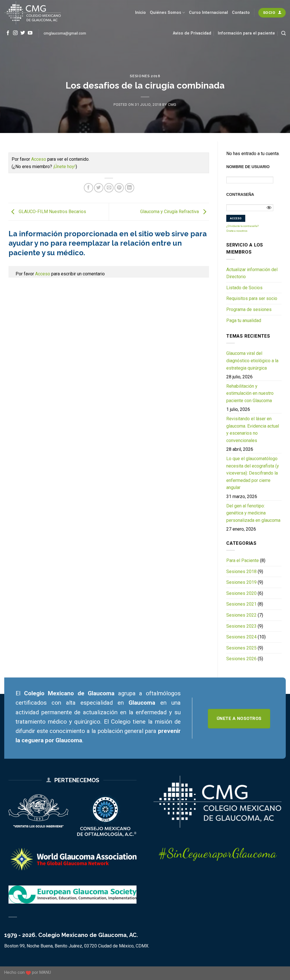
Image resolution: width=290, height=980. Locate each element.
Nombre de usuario (248, 166)
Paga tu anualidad (243, 320)
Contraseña (240, 194)
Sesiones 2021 (241, 604)
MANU (45, 972)
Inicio (140, 12)
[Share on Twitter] (98, 187)
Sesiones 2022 (241, 615)
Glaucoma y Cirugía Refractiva (170, 211)
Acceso (38, 159)
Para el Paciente (242, 560)
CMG (172, 104)
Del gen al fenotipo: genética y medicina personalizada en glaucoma (253, 513)
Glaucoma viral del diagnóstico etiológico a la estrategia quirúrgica (252, 360)
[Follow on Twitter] (22, 33)
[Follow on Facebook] (8, 33)
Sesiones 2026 (241, 658)
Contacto (241, 12)
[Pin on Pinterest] (119, 187)
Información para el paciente (246, 33)
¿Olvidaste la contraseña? (242, 226)
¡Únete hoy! (64, 166)
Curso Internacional (208, 12)
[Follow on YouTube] (30, 33)
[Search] (283, 33)
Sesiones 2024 (241, 637)
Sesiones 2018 (145, 76)
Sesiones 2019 (241, 582)
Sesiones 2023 (241, 626)
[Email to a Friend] (109, 187)
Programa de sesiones (249, 309)
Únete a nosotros (237, 230)
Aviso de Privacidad (192, 33)
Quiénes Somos (165, 12)
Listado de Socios (244, 287)
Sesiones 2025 (241, 648)
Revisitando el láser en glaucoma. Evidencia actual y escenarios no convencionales (252, 429)
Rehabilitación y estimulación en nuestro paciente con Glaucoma (250, 393)
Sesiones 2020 (241, 593)
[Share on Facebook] (88, 187)
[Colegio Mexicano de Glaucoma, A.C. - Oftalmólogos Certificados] (32, 12)
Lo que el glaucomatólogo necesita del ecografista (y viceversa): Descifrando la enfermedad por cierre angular (252, 473)
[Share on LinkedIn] (129, 187)
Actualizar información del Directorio (252, 273)
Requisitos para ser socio (251, 298)
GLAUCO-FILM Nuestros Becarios (52, 211)
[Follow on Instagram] (15, 33)
